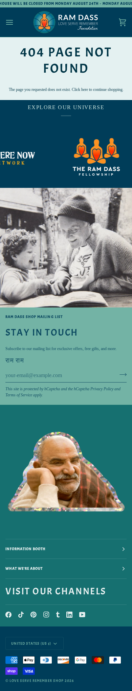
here (84, 89)
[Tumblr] (58, 615)
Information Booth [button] (25, 548)
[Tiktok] (21, 615)
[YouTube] (82, 615)
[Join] (121, 374)
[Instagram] (46, 615)
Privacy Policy (101, 389)
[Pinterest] (33, 615)
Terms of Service (18, 395)
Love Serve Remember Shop (36, 680)
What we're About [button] (24, 568)
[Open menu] (15, 22)
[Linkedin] (69, 615)
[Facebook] (8, 615)
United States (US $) (31, 643)
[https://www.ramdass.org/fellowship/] (90, 157)
